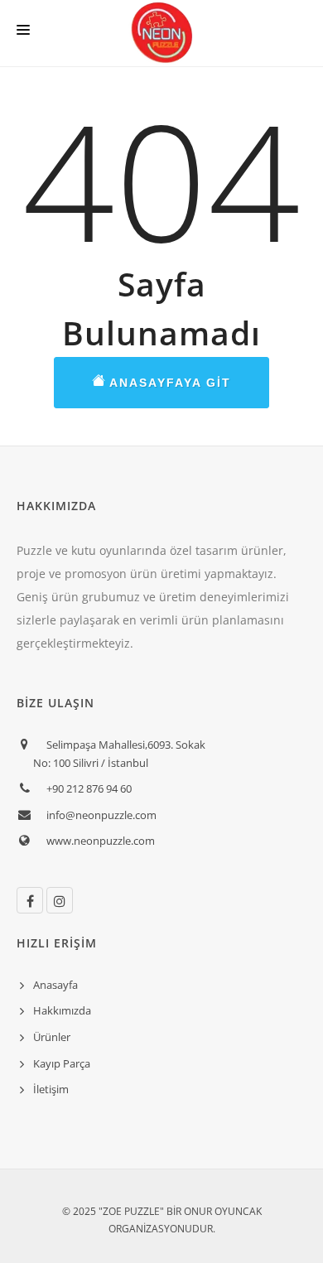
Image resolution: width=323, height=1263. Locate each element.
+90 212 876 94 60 (89, 788)
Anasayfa (55, 984)
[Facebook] (30, 900)
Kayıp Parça (61, 1063)
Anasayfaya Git (168, 382)
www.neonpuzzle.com (100, 840)
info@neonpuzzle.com (101, 814)
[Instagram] (59, 900)
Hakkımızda (62, 1010)
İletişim (51, 1089)
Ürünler (51, 1036)
